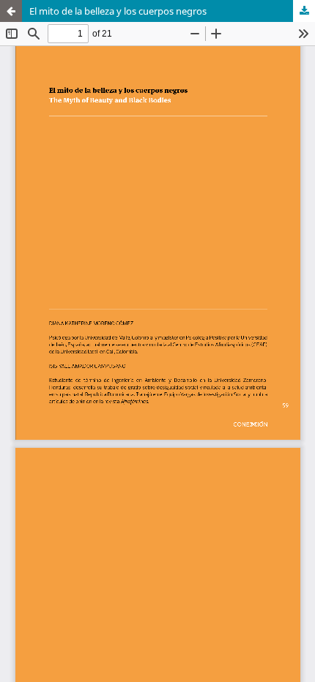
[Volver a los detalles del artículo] (11, 11)
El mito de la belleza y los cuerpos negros (118, 11)
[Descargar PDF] (304, 11)
